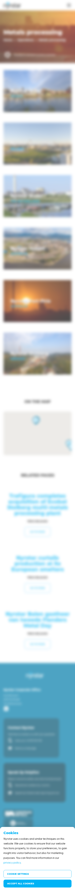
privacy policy (12, 862)
